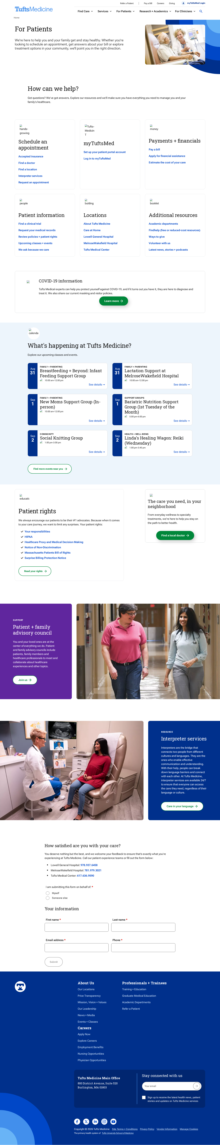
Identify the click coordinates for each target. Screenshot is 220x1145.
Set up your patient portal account (105, 152)
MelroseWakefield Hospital (100, 243)
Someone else (60, 898)
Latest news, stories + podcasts (168, 249)
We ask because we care (33, 249)
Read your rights (33, 571)
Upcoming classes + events (35, 243)
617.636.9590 (85, 875)
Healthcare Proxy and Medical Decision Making (54, 542)
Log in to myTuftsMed (97, 158)
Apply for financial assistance (167, 156)
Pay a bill (154, 149)
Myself (55, 893)
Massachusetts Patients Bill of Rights (47, 552)
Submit (54, 961)
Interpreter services (30, 175)
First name (52, 919)
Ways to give (157, 236)
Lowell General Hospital (98, 236)
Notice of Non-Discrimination (43, 547)
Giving (172, 3)
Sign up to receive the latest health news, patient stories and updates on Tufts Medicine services (174, 1099)
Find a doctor (26, 162)
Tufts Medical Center (96, 249)
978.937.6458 (89, 865)
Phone (116, 940)
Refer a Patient (127, 3)
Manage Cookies (189, 1129)
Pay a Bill (148, 3)
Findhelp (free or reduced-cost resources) (174, 230)
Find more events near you (48, 468)
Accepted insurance (30, 156)
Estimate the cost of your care (167, 162)
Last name (118, 919)
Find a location (27, 169)
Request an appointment (33, 182)
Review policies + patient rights (37, 236)
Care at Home (92, 230)
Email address (55, 940)
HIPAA (29, 536)
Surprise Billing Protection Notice (45, 557)
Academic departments (163, 223)
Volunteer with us (159, 243)
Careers (160, 3)
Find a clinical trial (29, 223)
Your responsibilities (37, 531)
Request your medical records (36, 230)
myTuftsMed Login (196, 3)
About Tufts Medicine (97, 223)
